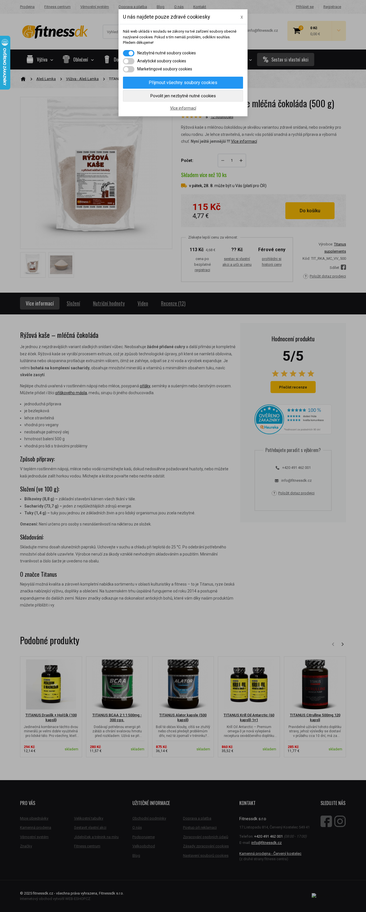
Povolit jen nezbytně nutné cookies (183, 95)
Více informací (183, 108)
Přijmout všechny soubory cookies (183, 82)
